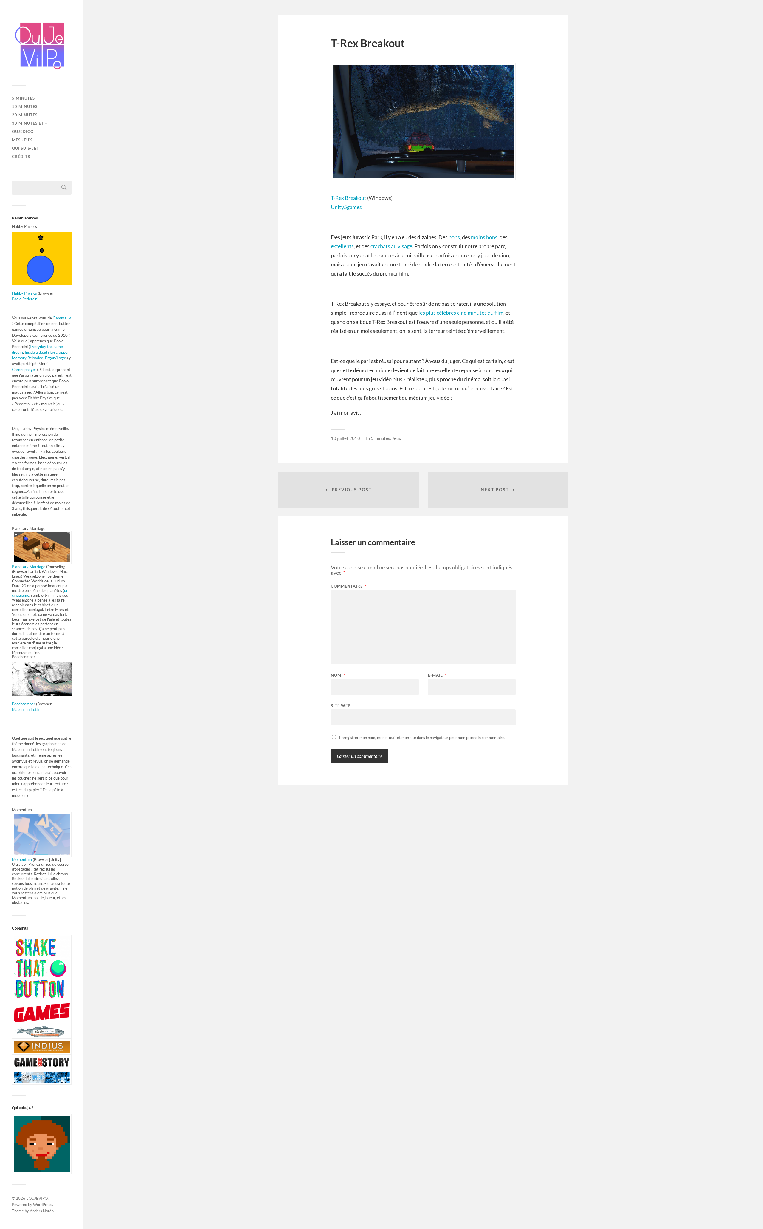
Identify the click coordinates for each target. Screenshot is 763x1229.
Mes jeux (22, 139)
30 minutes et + (30, 123)
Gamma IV (62, 318)
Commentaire (349, 586)
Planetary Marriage (28, 566)
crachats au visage (391, 246)
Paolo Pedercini (25, 298)
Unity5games (346, 207)
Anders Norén (42, 1210)
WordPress (42, 1204)
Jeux (396, 438)
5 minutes (23, 98)
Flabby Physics (24, 293)
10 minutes (25, 106)
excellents (342, 246)
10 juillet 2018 (345, 438)
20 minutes (25, 114)
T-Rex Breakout (348, 197)
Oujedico (23, 131)
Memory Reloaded (27, 357)
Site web (341, 705)
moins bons (484, 237)
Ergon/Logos (56, 357)
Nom (338, 675)
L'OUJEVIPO (37, 1198)
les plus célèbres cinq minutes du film (460, 312)
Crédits (21, 156)
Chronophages (24, 369)
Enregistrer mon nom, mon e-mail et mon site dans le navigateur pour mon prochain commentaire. (422, 737)
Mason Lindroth (25, 709)
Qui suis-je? (25, 148)
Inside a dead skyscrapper (47, 352)
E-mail (437, 675)
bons (454, 237)
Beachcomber (23, 703)
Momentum (22, 859)
